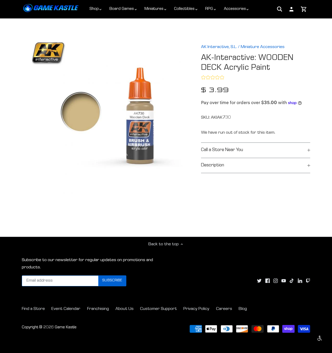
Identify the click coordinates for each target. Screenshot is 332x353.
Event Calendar (65, 309)
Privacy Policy (196, 309)
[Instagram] (275, 281)
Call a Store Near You (222, 150)
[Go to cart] (304, 9)
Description (212, 165)
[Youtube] (283, 281)
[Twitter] (259, 281)
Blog (243, 309)
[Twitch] (308, 281)
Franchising (98, 309)
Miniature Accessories (263, 47)
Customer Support (158, 309)
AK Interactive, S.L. (219, 47)
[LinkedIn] (300, 281)
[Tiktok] (291, 281)
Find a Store (33, 309)
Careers (224, 309)
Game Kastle (66, 327)
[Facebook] (267, 281)
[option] (105, 116)
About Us (124, 309)
